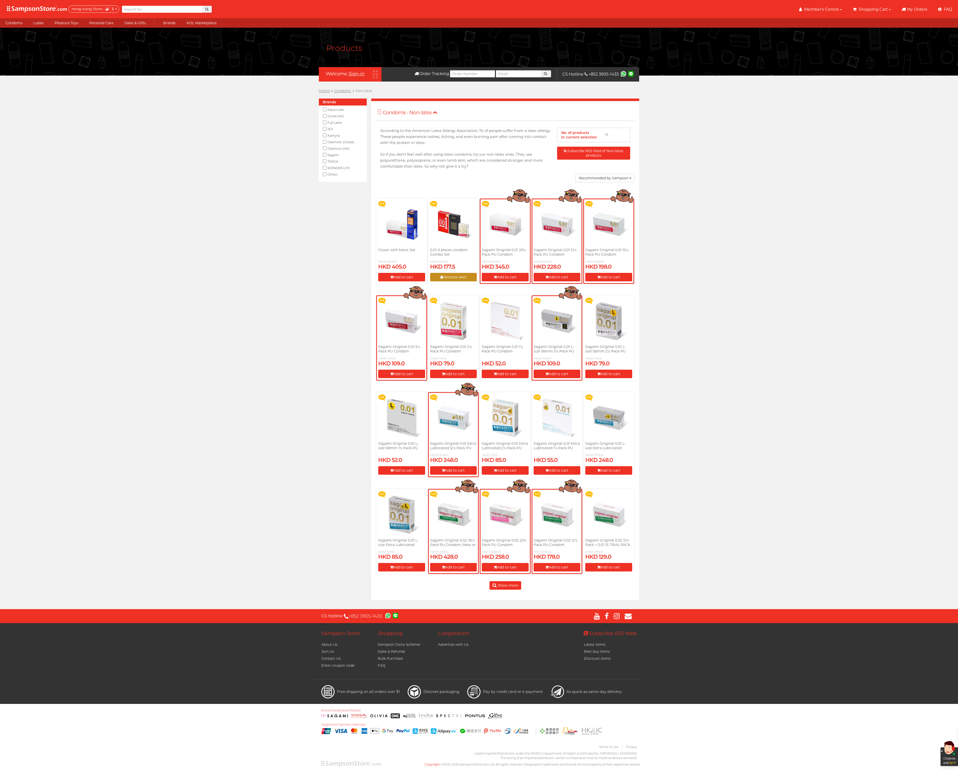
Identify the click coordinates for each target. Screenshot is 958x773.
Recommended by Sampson (604, 178)
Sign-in (356, 74)
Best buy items (597, 651)
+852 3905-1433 (604, 74)
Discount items (597, 658)
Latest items (594, 644)
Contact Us (331, 658)
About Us (329, 644)
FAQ (381, 665)
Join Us (327, 651)
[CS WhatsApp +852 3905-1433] (623, 73)
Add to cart (403, 277)
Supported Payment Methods (343, 724)
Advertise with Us (453, 644)
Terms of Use (608, 747)
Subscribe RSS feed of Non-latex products (595, 153)
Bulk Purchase (390, 658)
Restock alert (455, 277)
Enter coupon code (338, 665)
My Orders (917, 9)
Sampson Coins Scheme (399, 644)
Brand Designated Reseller (341, 710)
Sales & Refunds (391, 651)
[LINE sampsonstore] (631, 73)
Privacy (631, 747)
